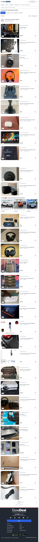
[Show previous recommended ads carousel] (34, 198)
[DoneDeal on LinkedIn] (23, 517)
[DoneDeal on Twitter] (14, 517)
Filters (3, 12)
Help (20, 525)
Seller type (16, 12)
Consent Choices (23, 530)
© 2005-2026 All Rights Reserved (31, 537)
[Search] (2, 7)
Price (12, 12)
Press (21, 523)
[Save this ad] (35, 35)
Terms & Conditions (15, 537)
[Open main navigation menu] (36, 1)
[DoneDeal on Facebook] (10, 517)
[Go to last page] (36, 502)
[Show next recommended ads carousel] (36, 198)
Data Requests (10, 530)
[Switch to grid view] (29, 16)
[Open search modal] (29, 1)
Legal (2, 537)
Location (8, 12)
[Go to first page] (2, 502)
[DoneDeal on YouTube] (19, 517)
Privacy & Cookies (7, 537)
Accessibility (9, 531)
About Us (9, 523)
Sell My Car (22, 527)
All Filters (21, 12)
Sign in (19, 520)
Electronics (17, 4)
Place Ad (32, 1)
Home (7, 4)
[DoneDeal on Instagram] (27, 517)
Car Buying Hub (10, 525)
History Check (9, 528)
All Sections (11, 4)
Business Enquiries (10, 527)
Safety (21, 528)
